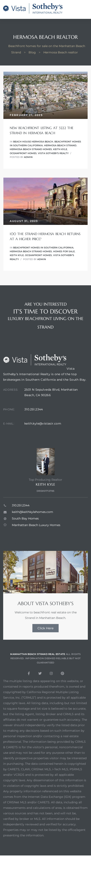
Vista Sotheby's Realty (53, 153)
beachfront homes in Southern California (43, 247)
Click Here (45, 628)
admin (28, 157)
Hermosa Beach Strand (60, 145)
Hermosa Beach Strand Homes (31, 149)
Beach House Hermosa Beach (33, 141)
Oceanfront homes (23, 153)
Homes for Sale (64, 251)
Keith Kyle (60, 149)
